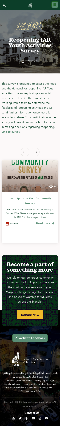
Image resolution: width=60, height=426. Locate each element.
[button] (4, 5)
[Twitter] (20, 418)
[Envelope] (33, 418)
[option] (30, 201)
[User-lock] (13, 418)
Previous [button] (25, 152)
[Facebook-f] (27, 418)
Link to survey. (11, 132)
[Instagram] (40, 418)
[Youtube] (46, 418)
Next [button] (35, 152)
